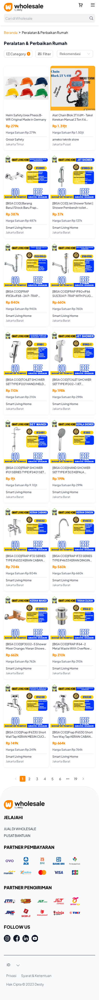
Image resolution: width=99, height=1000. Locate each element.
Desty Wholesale (23, 7)
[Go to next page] (83, 779)
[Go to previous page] (16, 779)
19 (75, 779)
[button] (13, 965)
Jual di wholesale (20, 829)
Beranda (11, 32)
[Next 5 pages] (68, 779)
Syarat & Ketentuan (36, 975)
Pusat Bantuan (17, 835)
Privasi (11, 975)
